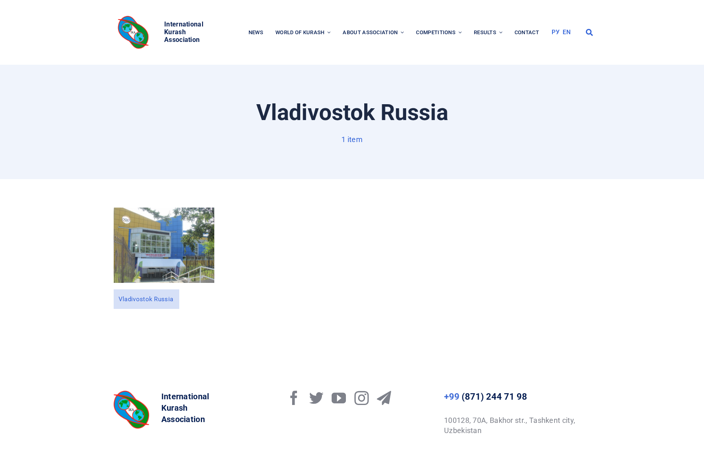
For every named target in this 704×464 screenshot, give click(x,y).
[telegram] (384, 398)
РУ (556, 32)
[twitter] (316, 398)
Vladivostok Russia (146, 299)
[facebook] (294, 398)
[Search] (589, 32)
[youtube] (339, 398)
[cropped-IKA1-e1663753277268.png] (134, 18)
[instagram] (361, 398)
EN (567, 32)
